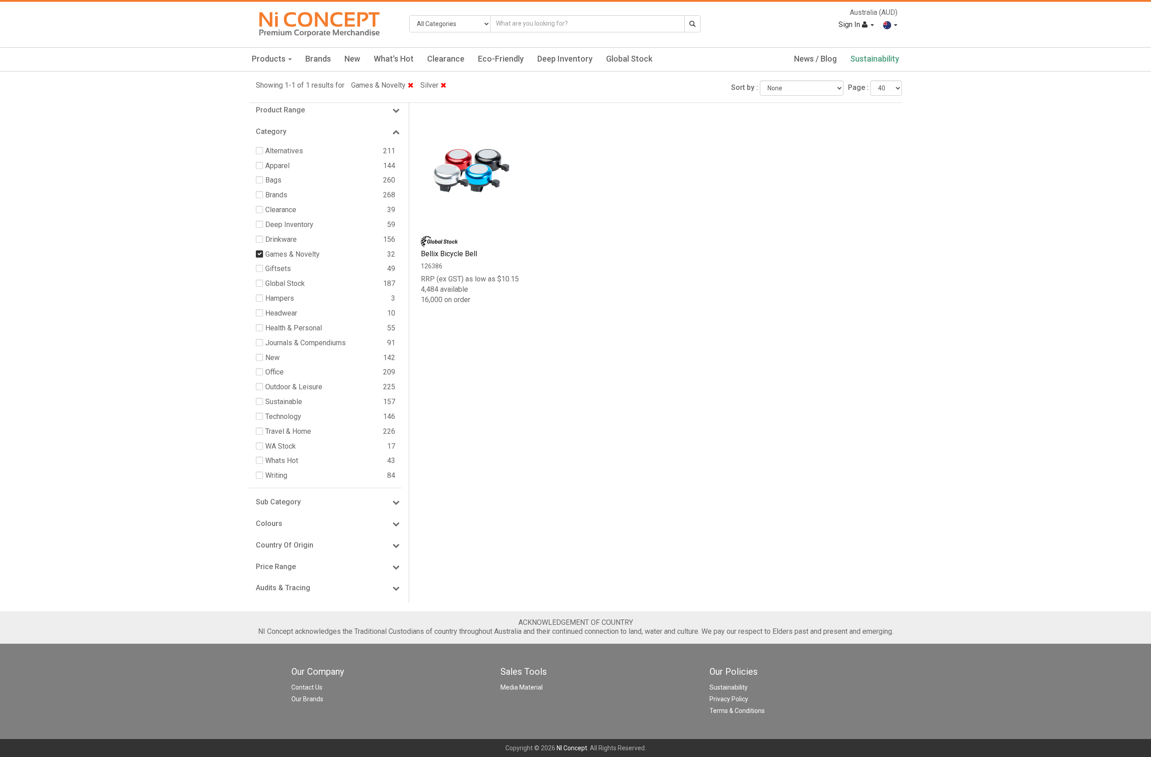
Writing (276, 475)
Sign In (850, 24)
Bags (273, 180)
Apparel (277, 165)
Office (274, 372)
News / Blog (815, 58)
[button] (890, 24)
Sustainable (283, 401)
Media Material (521, 687)
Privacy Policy (728, 699)
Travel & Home (288, 431)
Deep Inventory (565, 58)
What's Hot (394, 58)
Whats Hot (281, 460)
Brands (318, 58)
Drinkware (281, 239)
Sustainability (874, 58)
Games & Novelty (378, 85)
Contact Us (306, 687)
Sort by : (744, 87)
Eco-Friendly (501, 58)
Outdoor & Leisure (293, 387)
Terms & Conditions (737, 710)
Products (269, 58)
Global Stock (629, 58)
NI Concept (572, 748)
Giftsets (278, 268)
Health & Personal (293, 328)
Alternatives (284, 151)
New (352, 58)
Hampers (279, 298)
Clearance (445, 58)
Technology (283, 416)
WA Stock (280, 446)
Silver (429, 85)
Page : (858, 87)
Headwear (281, 313)
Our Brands (307, 699)
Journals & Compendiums (305, 342)
